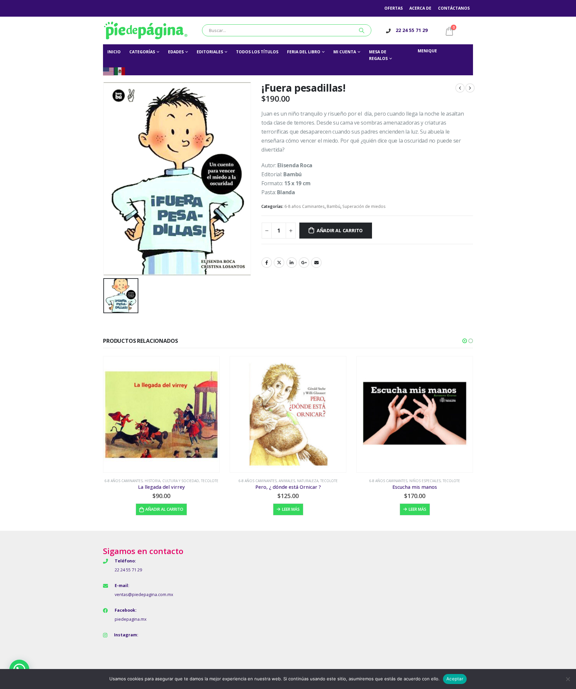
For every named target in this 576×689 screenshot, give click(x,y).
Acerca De (420, 8)
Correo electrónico (316, 262)
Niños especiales (425, 480)
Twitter (279, 262)
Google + (304, 262)
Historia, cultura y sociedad (172, 480)
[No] (567, 679)
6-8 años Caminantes (304, 206)
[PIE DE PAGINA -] (145, 30)
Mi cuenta (344, 52)
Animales (287, 480)
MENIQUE (427, 51)
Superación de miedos (364, 206)
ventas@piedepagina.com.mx (144, 594)
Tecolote (209, 480)
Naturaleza (307, 480)
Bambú (333, 206)
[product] (161, 414)
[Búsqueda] (361, 30)
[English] (108, 71)
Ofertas (393, 8)
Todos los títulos (257, 52)
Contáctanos (454, 8)
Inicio (114, 52)
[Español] (120, 71)
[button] (465, 341)
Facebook (266, 262)
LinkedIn (291, 262)
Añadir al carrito (340, 230)
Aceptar (454, 678)
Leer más (291, 509)
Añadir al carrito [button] (164, 509)
